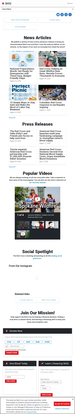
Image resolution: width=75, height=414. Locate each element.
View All (12, 117)
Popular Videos (55, 20)
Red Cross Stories (49, 300)
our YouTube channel (37, 182)
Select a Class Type (45, 379)
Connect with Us (26, 300)
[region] (37, 405)
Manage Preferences (62, 408)
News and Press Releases (20, 20)
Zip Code (43, 385)
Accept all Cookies (62, 404)
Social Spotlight (20, 27)
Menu (71, 3)
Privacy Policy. (32, 412)
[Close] (73, 399)
